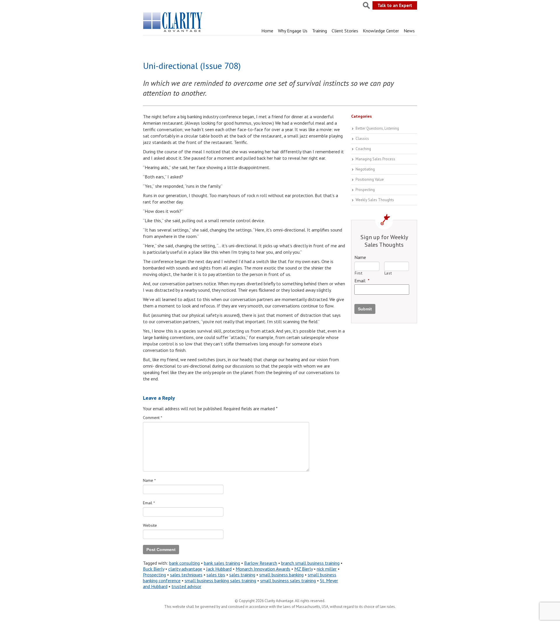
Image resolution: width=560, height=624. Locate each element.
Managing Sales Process (375, 159)
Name (149, 480)
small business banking (281, 575)
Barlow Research (260, 563)
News (409, 31)
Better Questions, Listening (377, 128)
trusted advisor (186, 586)
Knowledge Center (381, 31)
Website (150, 525)
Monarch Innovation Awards (263, 569)
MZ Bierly (303, 569)
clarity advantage (185, 569)
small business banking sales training (220, 580)
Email (149, 502)
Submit (365, 309)
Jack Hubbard (219, 569)
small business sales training (288, 580)
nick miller (327, 569)
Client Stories (345, 31)
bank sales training (222, 563)
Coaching (363, 148)
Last (388, 273)
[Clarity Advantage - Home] (173, 32)
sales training (242, 575)
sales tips (215, 575)
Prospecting (154, 575)
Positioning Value (370, 179)
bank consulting (184, 563)
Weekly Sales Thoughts (375, 199)
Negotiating (365, 169)
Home (267, 31)
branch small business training (310, 563)
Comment (152, 417)
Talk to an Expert (394, 5)
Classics (362, 138)
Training (319, 31)
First (358, 273)
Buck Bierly (153, 569)
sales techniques (186, 575)
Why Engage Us (292, 31)
